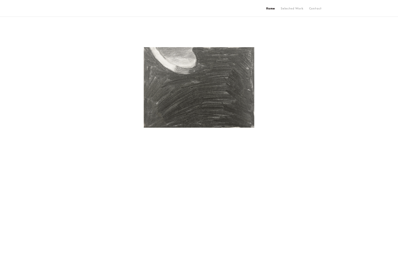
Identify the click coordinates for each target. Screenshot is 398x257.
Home (270, 8)
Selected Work (292, 8)
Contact (315, 8)
